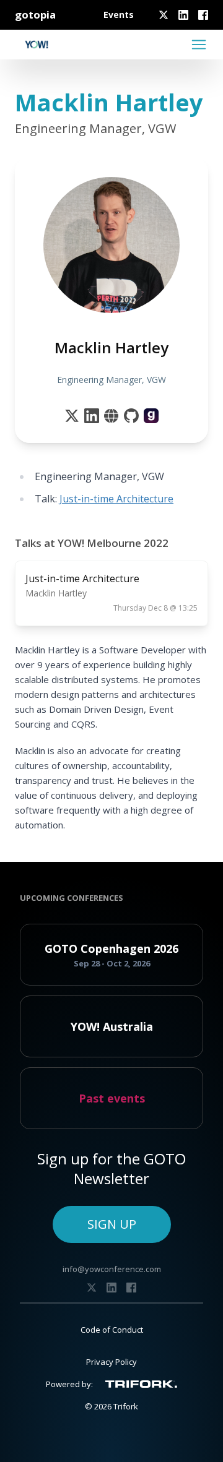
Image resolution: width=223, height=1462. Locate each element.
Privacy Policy (111, 1361)
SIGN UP (111, 1224)
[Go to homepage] (36, 44)
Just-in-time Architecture (116, 498)
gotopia (35, 14)
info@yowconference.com (112, 1269)
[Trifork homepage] (141, 1384)
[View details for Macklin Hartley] (151, 415)
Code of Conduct (112, 1329)
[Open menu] (199, 44)
